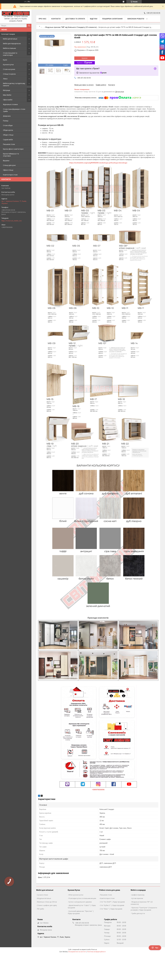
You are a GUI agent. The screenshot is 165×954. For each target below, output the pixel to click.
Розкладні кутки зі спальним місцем (82, 898)
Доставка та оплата (75, 19)
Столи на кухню (9, 69)
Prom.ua (94, 949)
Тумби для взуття (138, 913)
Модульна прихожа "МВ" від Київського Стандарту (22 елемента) (71, 27)
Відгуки (93, 19)
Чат (156, 948)
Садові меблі (8, 139)
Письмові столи (9, 144)
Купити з (80, 63)
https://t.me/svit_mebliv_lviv (11, 221)
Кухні (5, 60)
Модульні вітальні (44, 898)
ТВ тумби (40, 909)
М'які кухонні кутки (76, 895)
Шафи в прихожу (138, 895)
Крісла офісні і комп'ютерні (13, 149)
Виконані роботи (135, 19)
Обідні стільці (8, 135)
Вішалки (6, 160)
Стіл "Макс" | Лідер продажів (111, 909)
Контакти (56, 19)
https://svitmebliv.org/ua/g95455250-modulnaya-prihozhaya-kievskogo (98, 163)
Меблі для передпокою (12, 43)
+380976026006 (98, 790)
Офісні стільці (8, 170)
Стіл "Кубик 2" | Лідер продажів (112, 905)
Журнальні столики (10, 104)
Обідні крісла (8, 130)
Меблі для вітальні (10, 39)
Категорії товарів (8, 34)
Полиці (5, 121)
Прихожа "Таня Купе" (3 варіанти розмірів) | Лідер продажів (144, 909)
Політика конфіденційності (96, 952)
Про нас (42, 19)
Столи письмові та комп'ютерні (10, 54)
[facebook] (39, 796)
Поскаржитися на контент (77, 952)
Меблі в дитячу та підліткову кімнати (14, 84)
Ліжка (5, 79)
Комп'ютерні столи (10, 175)
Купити (84, 58)
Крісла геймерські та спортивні (11, 155)
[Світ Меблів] (16, 13)
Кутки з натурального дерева (80, 902)
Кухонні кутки (8, 64)
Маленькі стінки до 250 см (47, 902)
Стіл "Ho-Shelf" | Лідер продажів (112, 902)
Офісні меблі (7, 100)
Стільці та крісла (9, 74)
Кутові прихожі (137, 898)
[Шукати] (29, 25)
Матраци (6, 90)
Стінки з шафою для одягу (47, 905)
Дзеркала (7, 116)
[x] (42, 796)
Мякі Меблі (7, 95)
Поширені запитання (112, 19)
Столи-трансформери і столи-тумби (14, 110)
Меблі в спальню (9, 48)
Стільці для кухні (9, 165)
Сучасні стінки (42, 895)
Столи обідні (8, 125)
